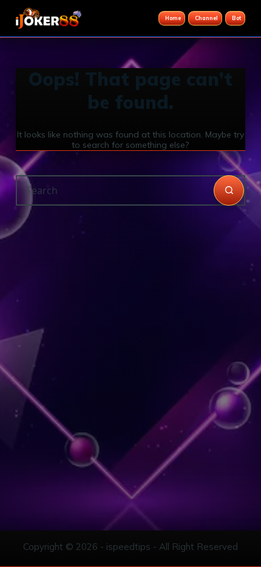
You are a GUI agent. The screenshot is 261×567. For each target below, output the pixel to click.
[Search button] (229, 190)
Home (173, 18)
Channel (206, 18)
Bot (236, 18)
